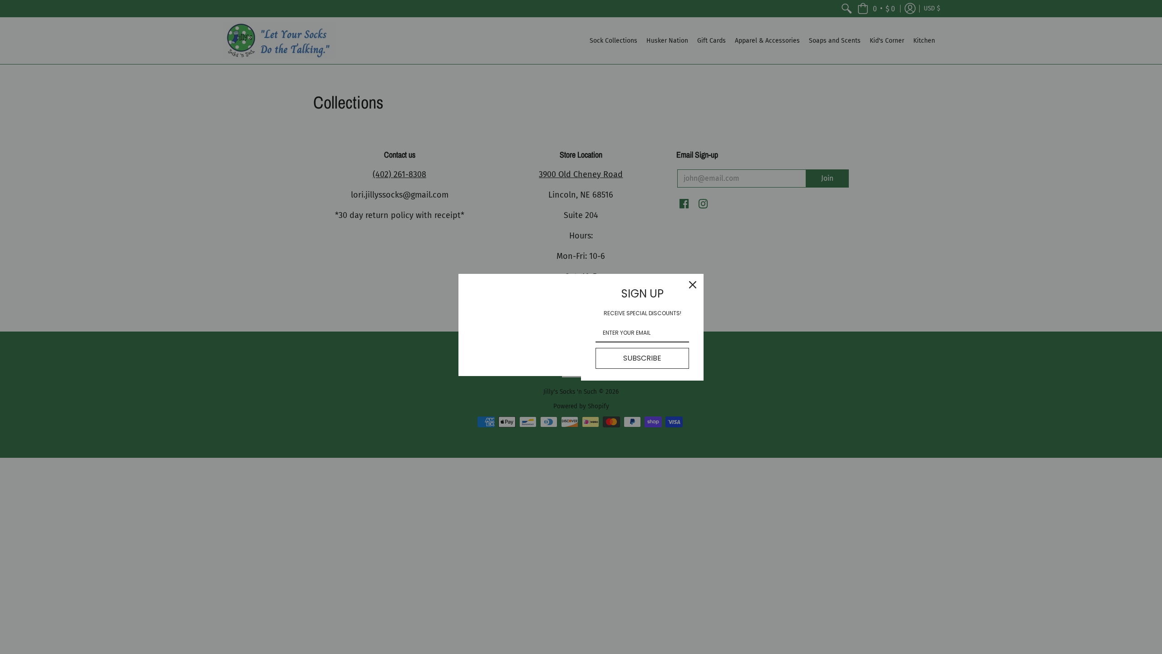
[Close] (693, 285)
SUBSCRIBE (642, 358)
